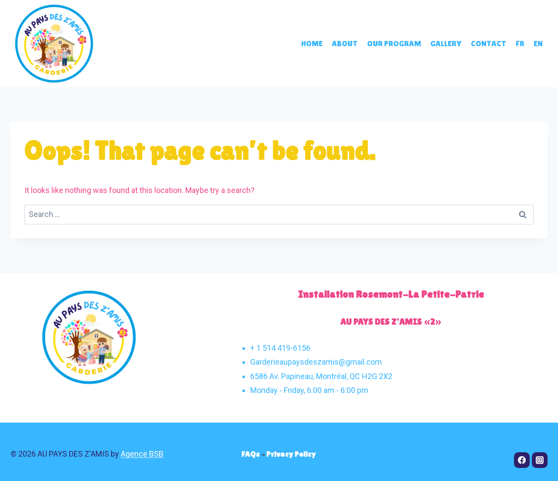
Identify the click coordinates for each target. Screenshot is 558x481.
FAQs (251, 453)
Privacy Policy (291, 453)
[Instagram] (540, 460)
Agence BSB (142, 453)
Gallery (445, 43)
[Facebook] (522, 460)
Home (312, 43)
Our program (394, 43)
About (344, 43)
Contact (488, 43)
